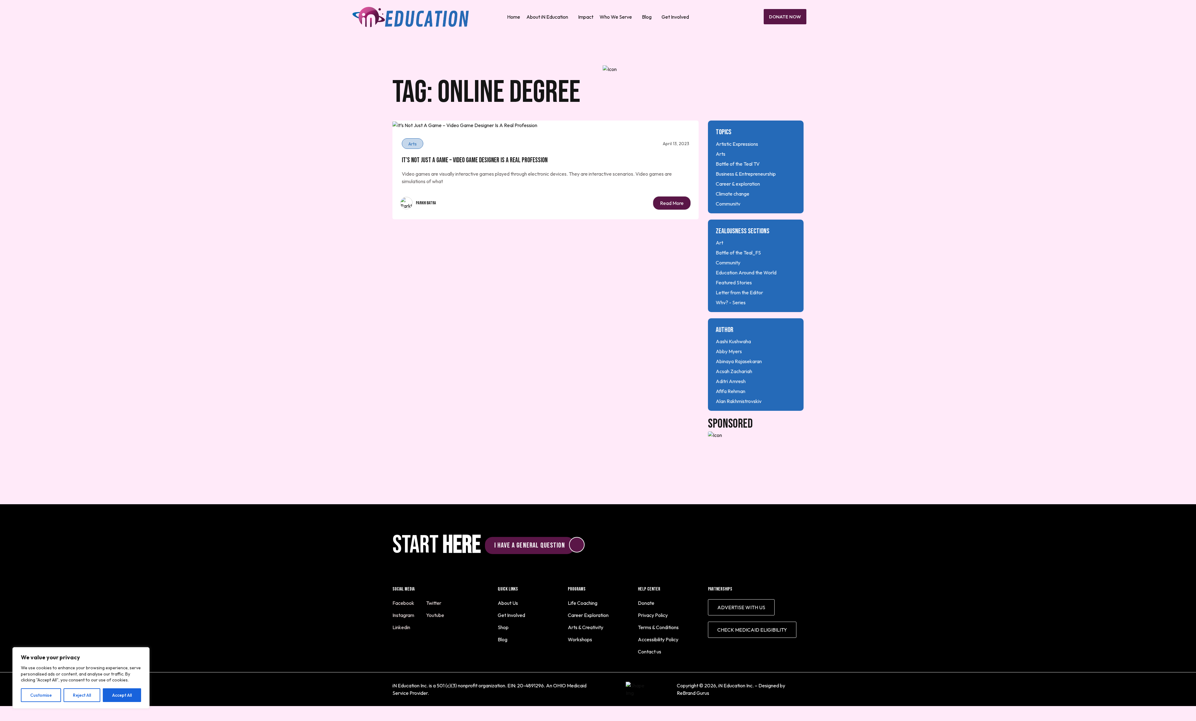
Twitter (434, 603)
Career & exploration (738, 184)
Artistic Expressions (737, 144)
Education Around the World (746, 272)
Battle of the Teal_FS (738, 252)
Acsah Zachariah (734, 371)
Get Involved (675, 17)
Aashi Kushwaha (733, 341)
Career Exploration (588, 615)
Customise (41, 695)
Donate (646, 603)
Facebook (403, 603)
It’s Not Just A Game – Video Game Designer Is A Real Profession (475, 160)
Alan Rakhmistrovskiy (739, 401)
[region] (81, 678)
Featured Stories (734, 282)
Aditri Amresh (731, 381)
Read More (672, 203)
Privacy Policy (653, 615)
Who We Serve (616, 17)
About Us (508, 603)
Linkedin (401, 627)
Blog (647, 17)
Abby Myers (729, 351)
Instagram (403, 615)
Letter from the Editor (739, 292)
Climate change (732, 194)
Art (719, 243)
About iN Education (547, 17)
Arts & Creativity (585, 627)
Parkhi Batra (426, 203)
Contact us (649, 651)
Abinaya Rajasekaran (739, 361)
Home (513, 17)
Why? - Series (731, 302)
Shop (503, 627)
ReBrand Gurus (693, 693)
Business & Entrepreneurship (746, 174)
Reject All (82, 695)
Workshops (580, 639)
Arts (720, 154)
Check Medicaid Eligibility (752, 630)
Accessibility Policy (658, 639)
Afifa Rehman (730, 391)
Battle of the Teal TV (738, 164)
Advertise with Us (741, 607)
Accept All (122, 695)
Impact (585, 17)
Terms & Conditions (658, 627)
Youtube (435, 615)
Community (728, 204)
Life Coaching (582, 603)
